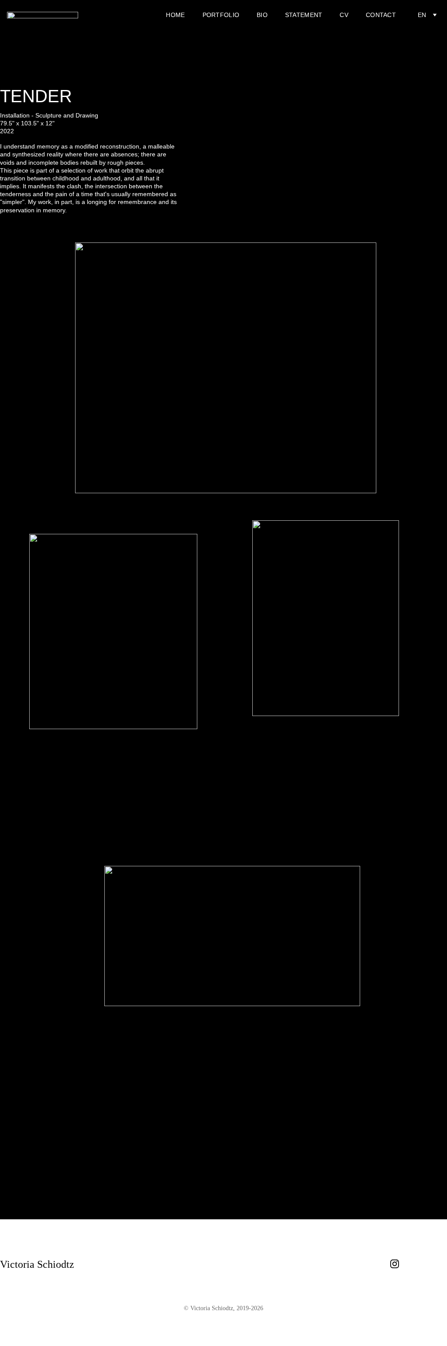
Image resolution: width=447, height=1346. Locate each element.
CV (344, 14)
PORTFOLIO (221, 14)
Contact (381, 14)
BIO (262, 14)
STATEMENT (304, 14)
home (175, 14)
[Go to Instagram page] (394, 1263)
